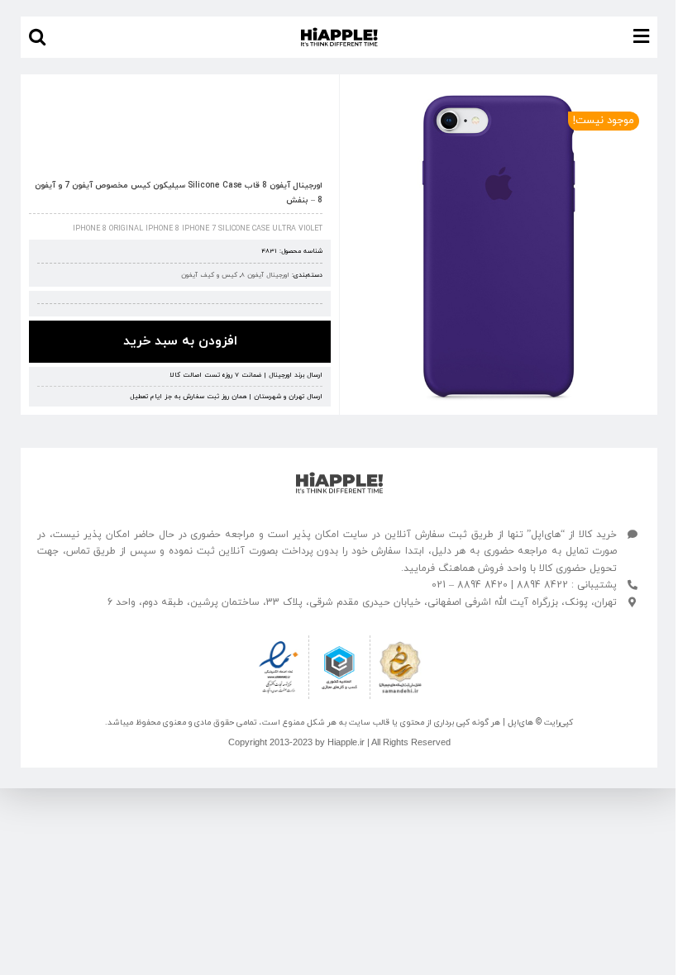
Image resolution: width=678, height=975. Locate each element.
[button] (37, 37)
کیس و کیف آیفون (209, 275)
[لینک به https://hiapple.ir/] (339, 483)
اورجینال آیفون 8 (265, 275)
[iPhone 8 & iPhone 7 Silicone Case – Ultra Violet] (499, 248)
